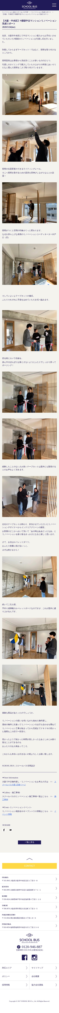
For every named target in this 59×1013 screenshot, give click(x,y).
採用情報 (6, 985)
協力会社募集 (37, 985)
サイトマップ (37, 968)
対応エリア (7, 968)
